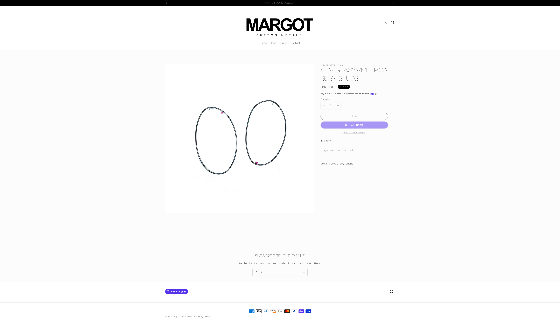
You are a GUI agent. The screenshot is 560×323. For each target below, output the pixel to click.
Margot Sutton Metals (183, 317)
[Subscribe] (304, 272)
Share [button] (327, 140)
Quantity (325, 99)
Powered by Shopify (202, 317)
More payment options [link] (354, 132)
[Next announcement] (394, 3)
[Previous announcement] (166, 3)
